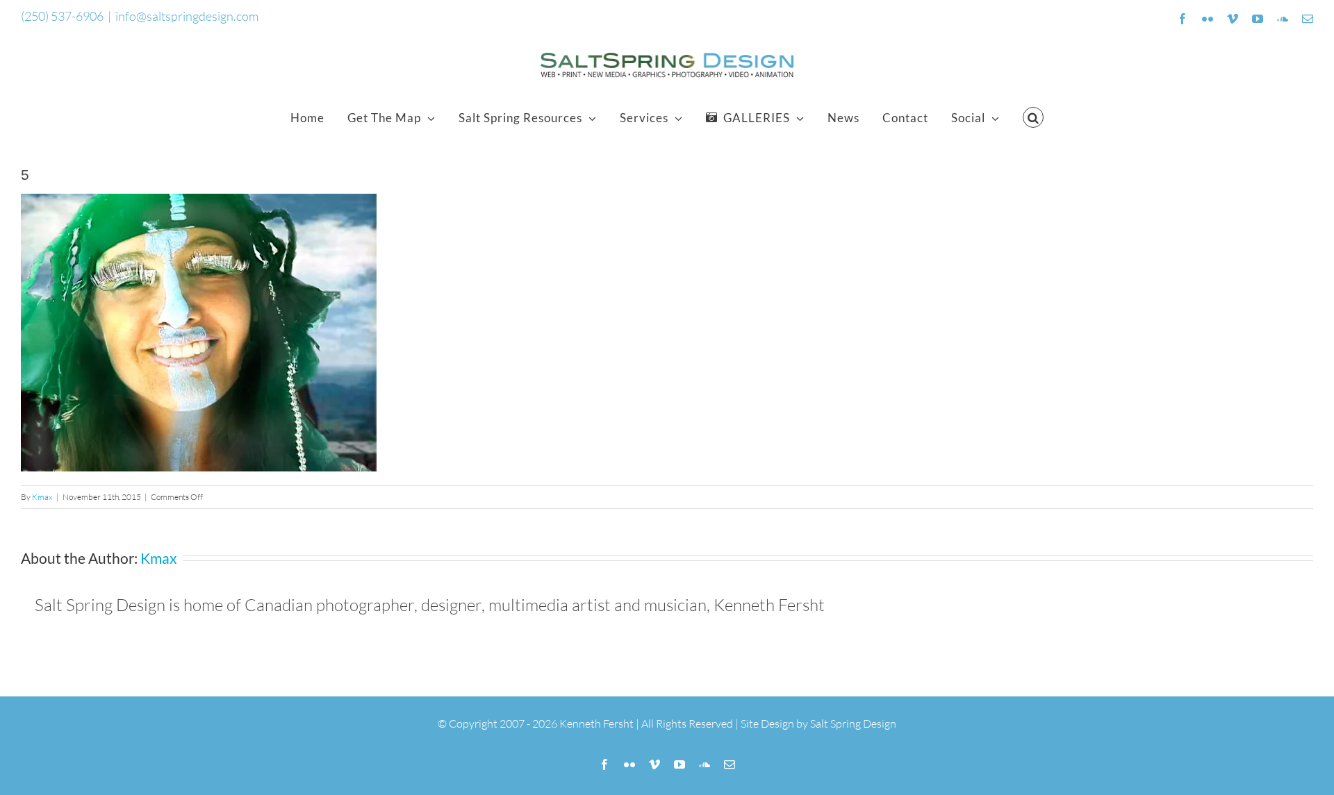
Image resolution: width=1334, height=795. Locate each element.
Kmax (42, 497)
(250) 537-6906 (62, 16)
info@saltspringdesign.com (186, 16)
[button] (1033, 117)
